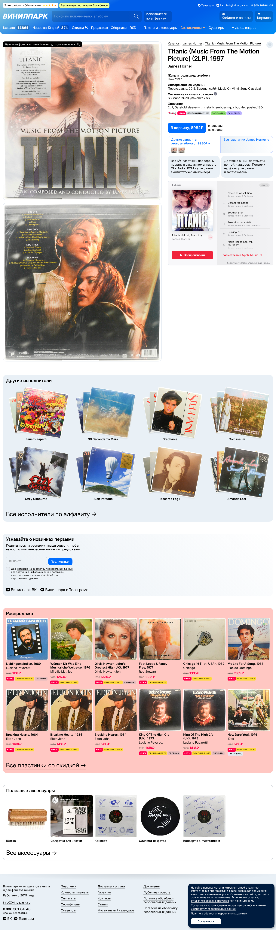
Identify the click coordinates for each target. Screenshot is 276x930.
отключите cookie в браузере (210, 900)
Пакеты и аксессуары (160, 28)
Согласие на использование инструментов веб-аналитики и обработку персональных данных (228, 907)
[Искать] (135, 16)
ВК (9, 919)
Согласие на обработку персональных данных (160, 910)
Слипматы (68, 898)
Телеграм (26, 919)
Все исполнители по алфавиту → (51, 514)
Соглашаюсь (206, 921)
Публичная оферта (156, 892)
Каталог (15, 28)
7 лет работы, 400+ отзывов (31, 5)
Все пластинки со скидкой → (46, 765)
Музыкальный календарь (116, 910)
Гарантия (104, 892)
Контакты (104, 898)
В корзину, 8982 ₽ (187, 127)
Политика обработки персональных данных (159, 900)
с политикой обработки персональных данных (34, 577)
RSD (133, 28)
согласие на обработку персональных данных (45, 568)
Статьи (103, 904)
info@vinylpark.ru (237, 5)
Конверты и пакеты (75, 892)
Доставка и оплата (111, 886)
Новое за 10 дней (50, 28)
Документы (151, 886)
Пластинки (68, 886)
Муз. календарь (244, 28)
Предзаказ (99, 28)
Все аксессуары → (31, 852)
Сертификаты (193, 28)
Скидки (80, 28)
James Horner (180, 66)
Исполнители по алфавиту (156, 16)
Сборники (119, 28)
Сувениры (217, 28)
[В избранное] (269, 44)
